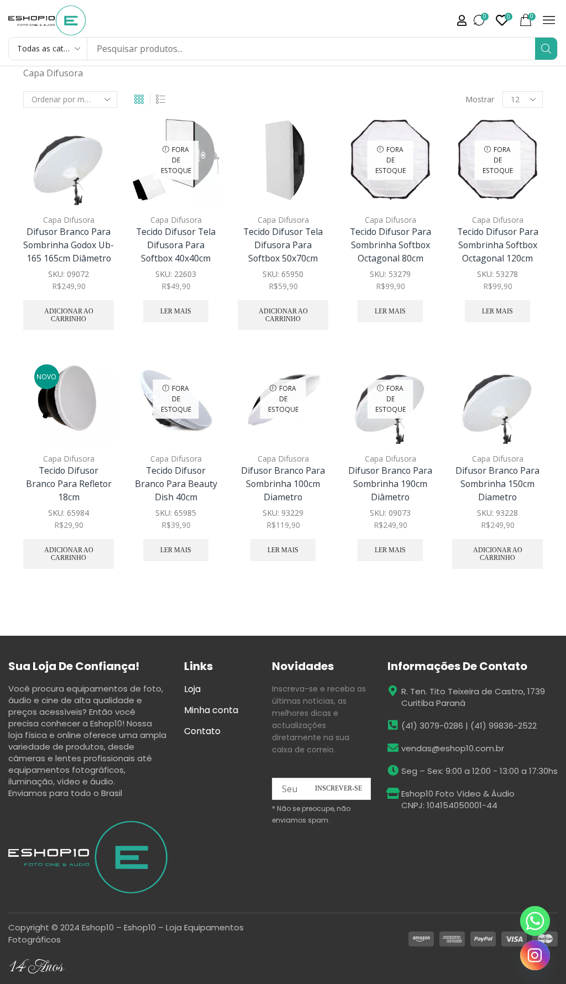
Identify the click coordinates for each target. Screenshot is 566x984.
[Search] (546, 49)
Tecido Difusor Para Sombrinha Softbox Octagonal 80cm (390, 245)
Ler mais (175, 311)
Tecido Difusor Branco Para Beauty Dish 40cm (176, 483)
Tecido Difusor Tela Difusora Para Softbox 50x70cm (283, 245)
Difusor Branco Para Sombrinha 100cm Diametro (283, 483)
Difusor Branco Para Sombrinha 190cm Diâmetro (390, 483)
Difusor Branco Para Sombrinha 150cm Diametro (497, 483)
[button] (461, 20)
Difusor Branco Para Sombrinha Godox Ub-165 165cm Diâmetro (68, 245)
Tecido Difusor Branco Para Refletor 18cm (69, 483)
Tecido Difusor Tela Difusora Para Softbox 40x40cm (176, 245)
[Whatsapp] (535, 921)
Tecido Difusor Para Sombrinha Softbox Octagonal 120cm (497, 245)
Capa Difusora (69, 219)
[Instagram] (535, 955)
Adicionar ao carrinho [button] (103, 158)
